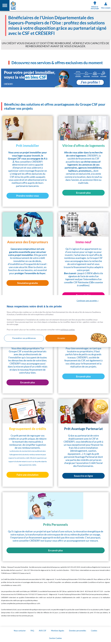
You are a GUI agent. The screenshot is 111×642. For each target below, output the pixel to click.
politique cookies (67, 329)
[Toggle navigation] (4, 5)
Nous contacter (20, 631)
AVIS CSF (42, 631)
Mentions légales (57, 631)
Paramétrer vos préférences (24, 338)
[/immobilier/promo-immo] (55, 78)
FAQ (32, 631)
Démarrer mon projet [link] (95, 7)
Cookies (94, 631)
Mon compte (105, 8)
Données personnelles (77, 631)
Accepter (61, 338)
